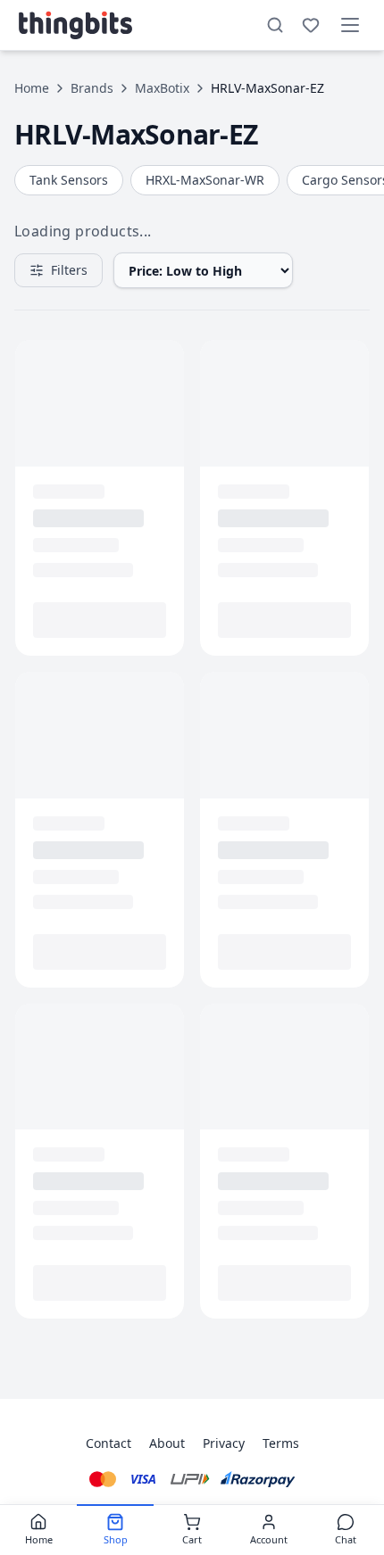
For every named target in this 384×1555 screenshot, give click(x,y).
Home (31, 87)
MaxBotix (162, 87)
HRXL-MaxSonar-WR (205, 179)
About (167, 1443)
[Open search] (275, 25)
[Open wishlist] (311, 25)
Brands (92, 87)
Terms (281, 1443)
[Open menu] (350, 25)
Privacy (224, 1443)
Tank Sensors (68, 179)
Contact (108, 1443)
